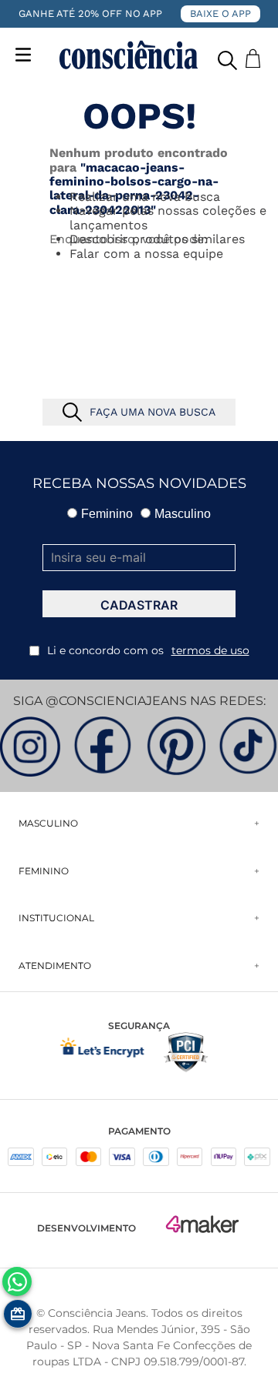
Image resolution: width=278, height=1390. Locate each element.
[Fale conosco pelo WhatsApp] (17, 1281)
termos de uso (210, 650)
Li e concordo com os (148, 650)
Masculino (182, 513)
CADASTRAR (139, 605)
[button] (227, 56)
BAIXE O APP (220, 13)
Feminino (107, 513)
